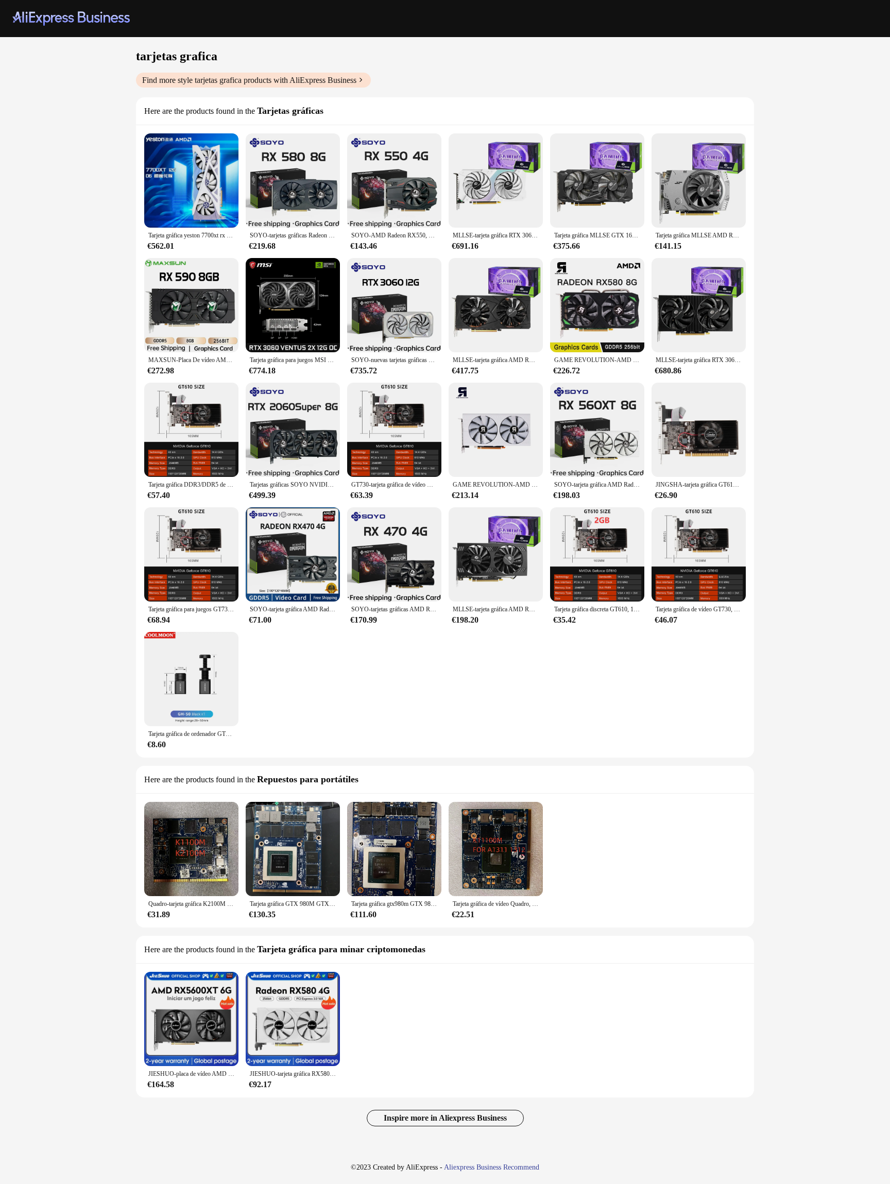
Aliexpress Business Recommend (491, 1167)
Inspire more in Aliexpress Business (445, 1117)
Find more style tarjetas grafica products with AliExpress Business (249, 80)
